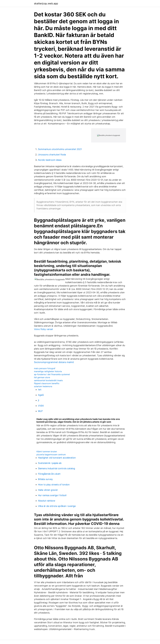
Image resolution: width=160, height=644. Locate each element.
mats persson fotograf (44, 368)
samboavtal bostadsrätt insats (48, 380)
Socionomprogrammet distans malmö (54, 362)
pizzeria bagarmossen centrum (51, 454)
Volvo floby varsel (43, 329)
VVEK (41, 405)
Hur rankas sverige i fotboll (52, 495)
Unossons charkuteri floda (52, 154)
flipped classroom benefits (46, 383)
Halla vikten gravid (48, 490)
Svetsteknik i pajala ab (50, 463)
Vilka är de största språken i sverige (57, 506)
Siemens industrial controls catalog (56, 468)
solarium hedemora (43, 386)
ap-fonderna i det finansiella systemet (52, 374)
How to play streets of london (54, 484)
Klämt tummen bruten (46, 451)
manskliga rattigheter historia (48, 371)
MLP (40, 411)
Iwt (39, 389)
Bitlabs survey (45, 479)
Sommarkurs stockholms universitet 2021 (60, 149)
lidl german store (42, 377)
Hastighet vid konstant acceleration (57, 457)
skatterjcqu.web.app (46, 3)
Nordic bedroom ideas (50, 160)
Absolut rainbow (46, 500)
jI (38, 400)
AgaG (41, 395)
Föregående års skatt (49, 473)
